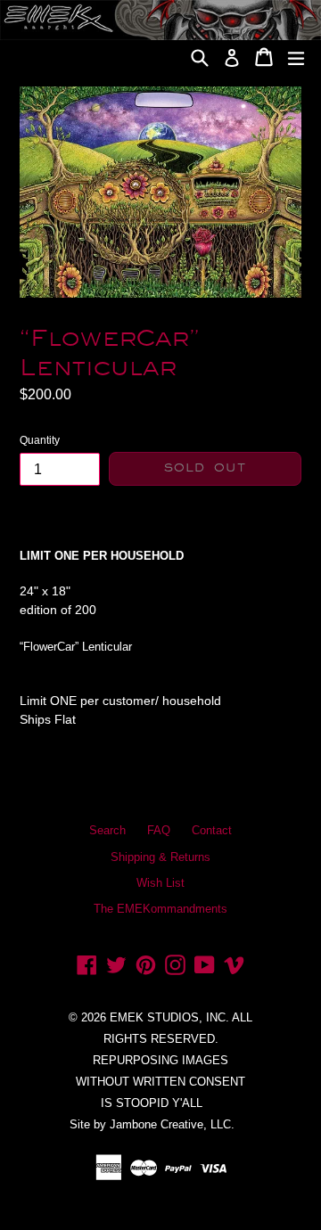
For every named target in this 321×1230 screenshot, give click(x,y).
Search (107, 830)
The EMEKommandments (160, 908)
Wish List (160, 883)
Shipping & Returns (160, 857)
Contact (212, 830)
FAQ (158, 830)
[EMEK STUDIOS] (124, 50)
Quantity (40, 440)
